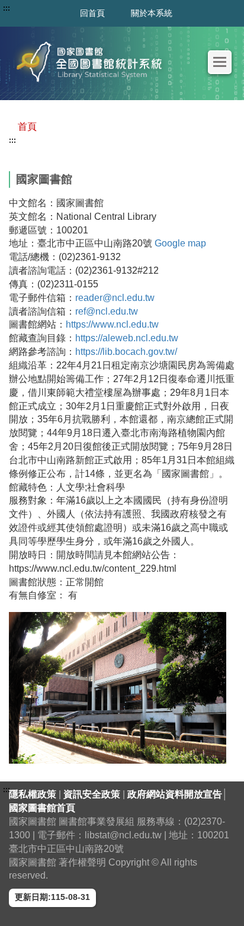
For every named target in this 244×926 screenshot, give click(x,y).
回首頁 (92, 13)
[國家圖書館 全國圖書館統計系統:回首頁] (92, 61)
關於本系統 (151, 13)
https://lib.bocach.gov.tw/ (126, 352)
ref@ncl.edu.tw (106, 311)
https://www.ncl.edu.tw (112, 324)
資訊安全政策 (93, 794)
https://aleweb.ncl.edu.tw (126, 338)
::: (12, 140)
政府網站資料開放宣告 (174, 794)
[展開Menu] (219, 62)
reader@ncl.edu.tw (115, 298)
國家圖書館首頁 (42, 808)
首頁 (27, 126)
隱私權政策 (34, 794)
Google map (180, 243)
